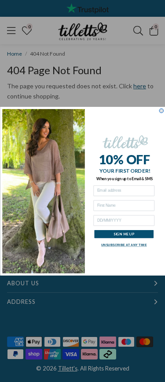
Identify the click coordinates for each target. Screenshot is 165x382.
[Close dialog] (161, 111)
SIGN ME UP (123, 234)
